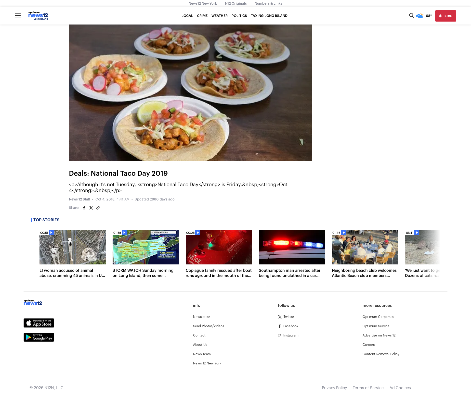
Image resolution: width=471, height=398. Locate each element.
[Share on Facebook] (84, 208)
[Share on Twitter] (91, 208)
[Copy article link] (98, 208)
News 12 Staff (79, 199)
